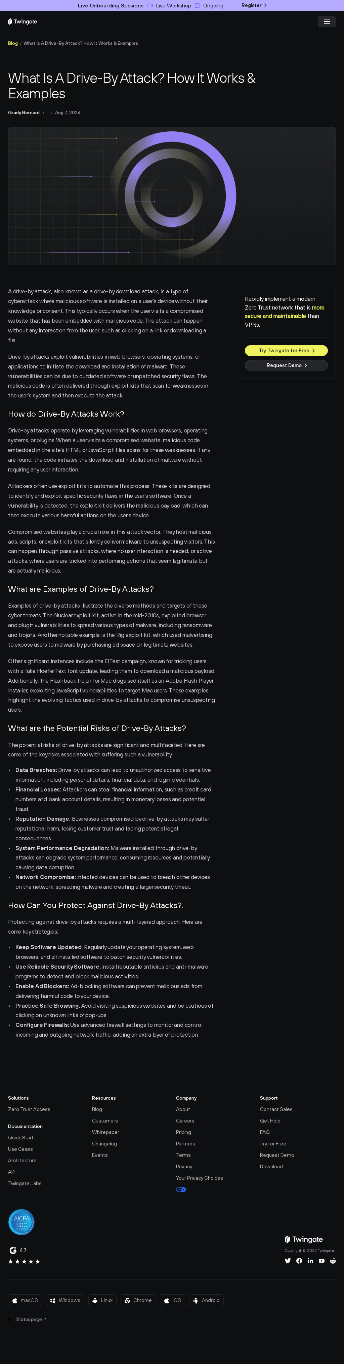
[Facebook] (299, 1261)
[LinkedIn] (310, 1261)
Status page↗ (31, 1319)
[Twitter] (288, 1261)
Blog (13, 43)
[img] (22, 21)
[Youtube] (322, 1261)
